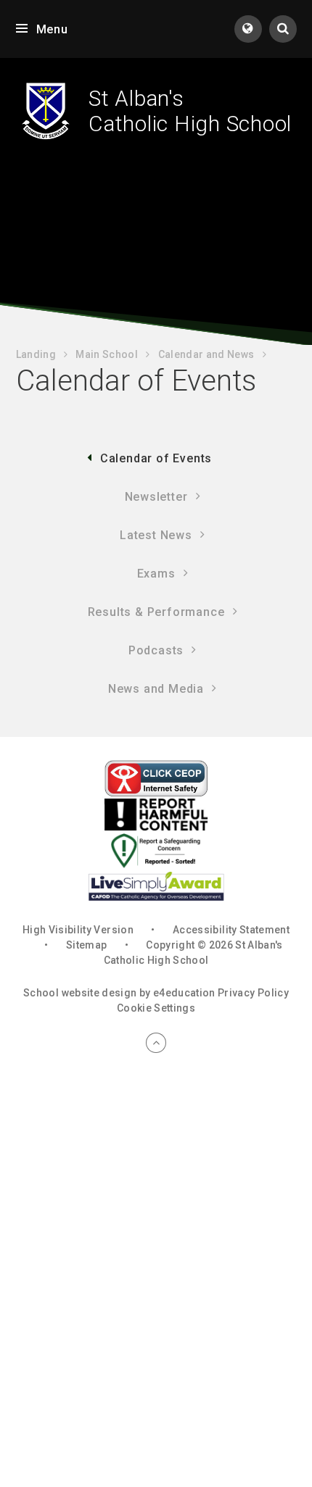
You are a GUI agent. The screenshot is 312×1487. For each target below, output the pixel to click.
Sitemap (86, 945)
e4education (184, 993)
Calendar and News (206, 354)
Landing (36, 354)
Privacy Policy (253, 993)
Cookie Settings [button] (156, 1008)
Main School (106, 354)
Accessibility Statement (231, 930)
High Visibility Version (78, 930)
